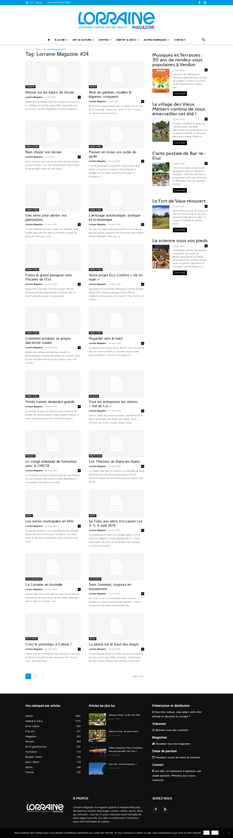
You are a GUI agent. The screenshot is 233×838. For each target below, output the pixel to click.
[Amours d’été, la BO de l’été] (97, 719)
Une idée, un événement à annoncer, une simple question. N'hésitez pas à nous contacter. (176, 775)
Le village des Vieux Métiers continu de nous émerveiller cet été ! (178, 109)
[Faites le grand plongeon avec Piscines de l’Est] (53, 257)
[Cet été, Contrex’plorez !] (97, 769)
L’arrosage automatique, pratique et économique (114, 217)
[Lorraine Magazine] (116, 20)
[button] (203, 40)
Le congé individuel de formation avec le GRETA (51, 463)
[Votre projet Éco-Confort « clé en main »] (116, 257)
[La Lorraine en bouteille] (53, 566)
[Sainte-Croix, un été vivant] (97, 736)
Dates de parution (164, 751)
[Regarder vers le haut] (116, 320)
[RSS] (205, 2)
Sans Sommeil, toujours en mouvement (110, 587)
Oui (206, 832)
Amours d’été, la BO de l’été (124, 715)
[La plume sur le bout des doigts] (116, 626)
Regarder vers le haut (106, 338)
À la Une (60, 40)
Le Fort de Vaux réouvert (179, 200)
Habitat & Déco (126, 40)
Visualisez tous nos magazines (172, 744)
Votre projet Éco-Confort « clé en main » (116, 277)
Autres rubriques (155, 40)
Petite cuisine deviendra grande (50, 401)
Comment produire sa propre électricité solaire (48, 340)
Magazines (159, 737)
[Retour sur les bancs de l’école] (53, 74)
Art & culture (82, 40)
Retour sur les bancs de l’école (49, 92)
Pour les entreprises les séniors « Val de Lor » (113, 404)
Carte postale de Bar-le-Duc (178, 156)
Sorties (103, 40)
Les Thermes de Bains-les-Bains (114, 461)
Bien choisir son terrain (43, 152)
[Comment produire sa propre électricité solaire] (53, 320)
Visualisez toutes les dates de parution (177, 757)
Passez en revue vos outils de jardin (112, 154)
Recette (93, 87)
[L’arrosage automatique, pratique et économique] (116, 197)
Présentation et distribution (171, 706)
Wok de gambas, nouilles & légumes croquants (110, 94)
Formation (30, 87)
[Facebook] (199, 2)
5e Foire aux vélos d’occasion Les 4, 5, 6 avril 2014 (115, 523)
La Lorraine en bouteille (43, 584)
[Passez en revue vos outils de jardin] (116, 134)
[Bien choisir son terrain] (53, 134)
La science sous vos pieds (180, 240)
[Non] (228, 833)
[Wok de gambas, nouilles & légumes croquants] (116, 74)
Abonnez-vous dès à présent (171, 730)
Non (215, 832)
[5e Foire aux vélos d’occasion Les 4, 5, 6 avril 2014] (116, 503)
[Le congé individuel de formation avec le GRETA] (53, 443)
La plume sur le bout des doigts (114, 644)
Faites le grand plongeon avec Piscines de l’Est (48, 277)
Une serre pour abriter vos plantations (46, 217)
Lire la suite (180, 94)
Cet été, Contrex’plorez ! (122, 764)
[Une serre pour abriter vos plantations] (53, 197)
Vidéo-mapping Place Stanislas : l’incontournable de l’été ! (126, 749)
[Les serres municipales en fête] (53, 503)
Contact (180, 40)
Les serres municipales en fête (49, 521)
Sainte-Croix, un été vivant (124, 731)
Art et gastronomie (33, 579)
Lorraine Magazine (34, 97)
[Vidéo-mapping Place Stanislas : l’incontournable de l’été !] (97, 752)
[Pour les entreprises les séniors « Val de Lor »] (116, 384)
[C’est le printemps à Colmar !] (53, 626)
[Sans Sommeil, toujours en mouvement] (116, 566)
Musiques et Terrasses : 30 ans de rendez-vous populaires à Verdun (177, 60)
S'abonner (159, 724)
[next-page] (42, 676)
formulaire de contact (97, 821)
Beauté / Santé (95, 456)
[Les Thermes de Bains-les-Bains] (116, 443)
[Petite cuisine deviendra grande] (53, 384)
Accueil (28, 49)
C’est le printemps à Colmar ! (48, 644)
